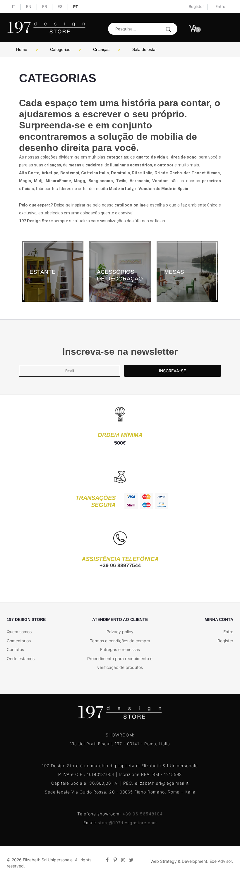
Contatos (15, 649)
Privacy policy (120, 631)
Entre (228, 631)
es (60, 6)
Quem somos (19, 631)
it (13, 6)
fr (44, 6)
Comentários (19, 640)
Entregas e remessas (120, 649)
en (28, 6)
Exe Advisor (221, 861)
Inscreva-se (172, 370)
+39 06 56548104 (142, 813)
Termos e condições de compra (120, 640)
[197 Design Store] (46, 27)
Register (196, 6)
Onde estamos (21, 658)
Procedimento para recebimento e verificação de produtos (119, 663)
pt (75, 6)
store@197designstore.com (127, 822)
